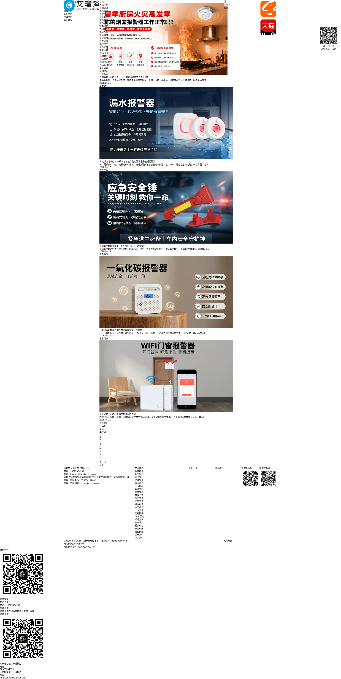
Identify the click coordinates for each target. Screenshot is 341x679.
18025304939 (7, 669)
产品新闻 (103, 80)
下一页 (102, 462)
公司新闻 (103, 77)
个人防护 (103, 23)
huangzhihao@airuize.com (13, 678)
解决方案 (103, 32)
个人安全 (103, 47)
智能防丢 (103, 50)
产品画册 (103, 65)
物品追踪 (103, 26)
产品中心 (103, 5)
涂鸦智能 (103, 29)
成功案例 (103, 56)
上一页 (102, 432)
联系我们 (103, 95)
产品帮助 (103, 59)
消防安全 (103, 35)
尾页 (101, 465)
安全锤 (102, 14)
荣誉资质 (103, 92)
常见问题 (103, 68)
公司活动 (103, 83)
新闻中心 (103, 71)
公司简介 (103, 89)
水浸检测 (103, 44)
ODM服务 (104, 53)
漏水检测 (103, 20)
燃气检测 (103, 11)
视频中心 (103, 62)
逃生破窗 (103, 41)
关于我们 (103, 86)
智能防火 (103, 8)
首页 (101, 2)
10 (100, 457)
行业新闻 (103, 74)
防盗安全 (103, 17)
